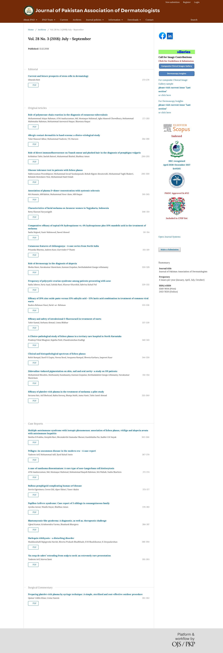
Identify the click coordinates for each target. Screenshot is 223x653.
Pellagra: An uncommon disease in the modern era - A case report (62, 450)
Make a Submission (170, 249)
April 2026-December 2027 (176, 164)
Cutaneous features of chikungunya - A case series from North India (63, 246)
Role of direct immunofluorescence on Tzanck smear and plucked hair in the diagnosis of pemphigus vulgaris (84, 152)
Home (31, 29)
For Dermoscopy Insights (171, 101)
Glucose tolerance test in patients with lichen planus (55, 170)
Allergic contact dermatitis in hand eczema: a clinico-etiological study (64, 135)
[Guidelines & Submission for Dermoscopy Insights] (177, 76)
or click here (165, 95)
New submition (173, 2)
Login (196, 2)
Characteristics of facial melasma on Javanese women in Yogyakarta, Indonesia (68, 208)
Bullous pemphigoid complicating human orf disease (55, 485)
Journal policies (94, 19)
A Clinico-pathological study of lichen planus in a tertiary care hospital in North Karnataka (74, 336)
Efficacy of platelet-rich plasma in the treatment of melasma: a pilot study (66, 391)
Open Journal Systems (169, 236)
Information (114, 19)
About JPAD (29, 19)
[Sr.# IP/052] (176, 187)
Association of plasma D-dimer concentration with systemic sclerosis (64, 190)
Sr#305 (177, 168)
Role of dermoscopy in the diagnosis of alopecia (52, 263)
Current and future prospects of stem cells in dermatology (58, 76)
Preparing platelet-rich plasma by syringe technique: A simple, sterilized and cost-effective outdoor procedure (85, 594)
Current (64, 19)
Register (187, 2)
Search (194, 19)
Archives (77, 19)
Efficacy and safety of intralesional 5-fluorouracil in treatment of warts (64, 318)
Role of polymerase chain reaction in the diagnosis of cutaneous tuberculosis (68, 114)
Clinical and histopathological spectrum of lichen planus (57, 353)
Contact (149, 19)
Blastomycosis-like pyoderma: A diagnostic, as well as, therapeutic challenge (67, 520)
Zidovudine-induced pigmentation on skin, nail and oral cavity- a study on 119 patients (72, 371)
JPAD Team (48, 19)
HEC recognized (177, 161)
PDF (34, 85)
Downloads (133, 19)
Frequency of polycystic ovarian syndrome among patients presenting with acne (69, 281)
